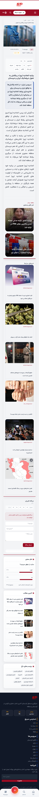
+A (21, 61)
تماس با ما (32, 729)
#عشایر (17, 678)
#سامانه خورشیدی (28, 682)
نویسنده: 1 (24, 49)
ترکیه (34, 743)
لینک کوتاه (18, 65)
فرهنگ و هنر (32, 761)
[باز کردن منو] (35, 13)
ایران (29, 20)
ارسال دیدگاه (28, 545)
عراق (34, 752)
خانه (33, 20)
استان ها (33, 758)
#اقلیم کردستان (29, 671)
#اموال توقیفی (17, 682)
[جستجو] (10, 13)
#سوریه (20, 675)
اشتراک (11, 65)
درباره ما (33, 726)
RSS (34, 732)
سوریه (34, 746)
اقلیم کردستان (31, 740)
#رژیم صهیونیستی (10, 675)
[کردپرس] (19, 5)
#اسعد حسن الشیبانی (27, 678)
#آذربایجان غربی (29, 675)
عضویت (19, 781)
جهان (34, 749)
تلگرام (22, 69)
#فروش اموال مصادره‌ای (27, 685)
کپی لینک (29, 69)
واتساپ (16, 69)
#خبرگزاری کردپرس (18, 671)
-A (25, 61)
